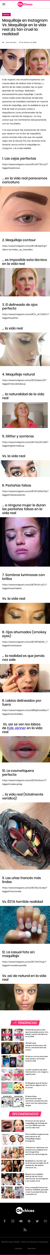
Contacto (18, 1248)
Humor (6, 14)
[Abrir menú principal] (3, 4)
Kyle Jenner (16, 728)
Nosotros (32, 1248)
